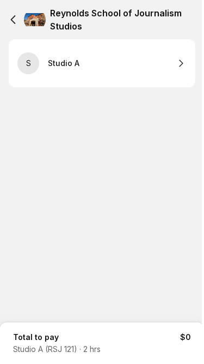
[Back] (13, 20)
